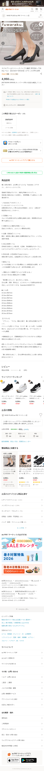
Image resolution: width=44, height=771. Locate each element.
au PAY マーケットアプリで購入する (22, 160)
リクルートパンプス (15, 583)
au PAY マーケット (7, 580)
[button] (41, 73)
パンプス (4, 583)
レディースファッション (22, 580)
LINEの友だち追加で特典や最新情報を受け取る (22, 173)
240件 (26, 429)
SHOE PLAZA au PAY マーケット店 (25, 591)
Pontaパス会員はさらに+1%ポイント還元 (17, 99)
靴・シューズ (35, 580)
